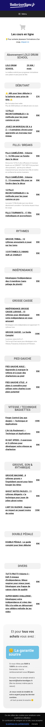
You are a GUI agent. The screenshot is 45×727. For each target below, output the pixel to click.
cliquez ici (25, 42)
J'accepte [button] (34, 724)
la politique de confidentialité (17, 724)
